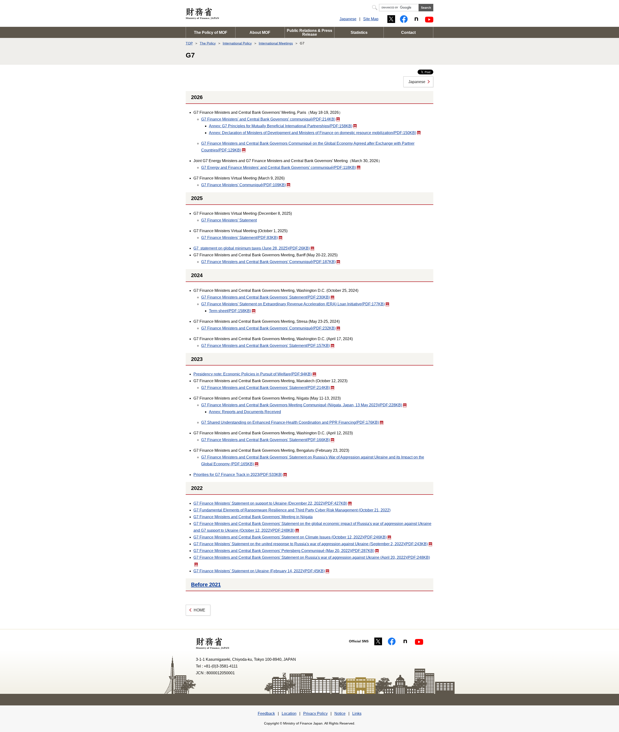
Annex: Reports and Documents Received (245, 412)
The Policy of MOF (210, 32)
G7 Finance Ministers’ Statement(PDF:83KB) (239, 238)
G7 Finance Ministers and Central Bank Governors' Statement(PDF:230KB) (265, 297)
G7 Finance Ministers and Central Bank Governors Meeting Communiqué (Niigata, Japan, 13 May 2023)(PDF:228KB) (301, 405)
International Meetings (276, 43)
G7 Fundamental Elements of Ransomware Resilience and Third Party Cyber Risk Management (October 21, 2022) (292, 510)
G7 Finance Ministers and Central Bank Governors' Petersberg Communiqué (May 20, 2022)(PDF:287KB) (283, 551)
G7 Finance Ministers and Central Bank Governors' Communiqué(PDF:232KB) (268, 328)
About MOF (260, 32)
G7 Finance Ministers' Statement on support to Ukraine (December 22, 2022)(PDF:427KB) (270, 503)
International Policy (237, 43)
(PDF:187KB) (268, 262)
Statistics (359, 32)
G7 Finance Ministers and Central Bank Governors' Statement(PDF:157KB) (265, 346)
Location (289, 713)
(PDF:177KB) (293, 304)
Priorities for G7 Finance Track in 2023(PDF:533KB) (237, 475)
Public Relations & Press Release (309, 32)
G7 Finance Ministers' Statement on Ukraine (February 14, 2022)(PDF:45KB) (259, 571)
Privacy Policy (315, 713)
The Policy (208, 43)
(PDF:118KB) (278, 167)
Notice (340, 713)
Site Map (370, 19)
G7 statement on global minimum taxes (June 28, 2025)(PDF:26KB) (251, 248)
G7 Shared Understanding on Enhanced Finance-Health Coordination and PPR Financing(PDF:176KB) (290, 422)
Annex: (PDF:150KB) (312, 133)
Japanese (347, 19)
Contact (408, 32)
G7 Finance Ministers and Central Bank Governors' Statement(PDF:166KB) (265, 440)
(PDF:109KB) (243, 185)
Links (356, 713)
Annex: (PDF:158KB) (280, 126)
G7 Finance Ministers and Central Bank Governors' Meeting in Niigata (253, 517)
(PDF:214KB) (268, 119)
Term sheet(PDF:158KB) (230, 311)
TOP (189, 43)
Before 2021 (206, 584)
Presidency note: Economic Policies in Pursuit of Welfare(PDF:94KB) (252, 374)
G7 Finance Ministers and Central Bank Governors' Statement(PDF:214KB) (265, 388)
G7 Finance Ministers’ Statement (229, 220)
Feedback (266, 713)
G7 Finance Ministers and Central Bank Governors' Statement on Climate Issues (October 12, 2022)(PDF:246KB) (290, 537)
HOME (199, 610)
